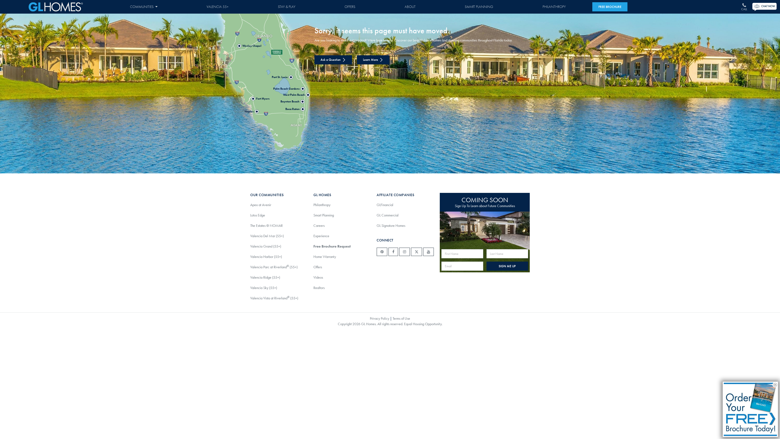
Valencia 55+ (218, 7)
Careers (319, 225)
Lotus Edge (257, 215)
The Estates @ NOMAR (266, 225)
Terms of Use (401, 318)
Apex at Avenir (260, 205)
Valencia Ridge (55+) (265, 277)
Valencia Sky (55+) (263, 288)
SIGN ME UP (507, 266)
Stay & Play (286, 7)
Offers (349, 7)
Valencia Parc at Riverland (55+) (274, 266)
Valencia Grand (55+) (265, 246)
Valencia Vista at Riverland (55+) (274, 298)
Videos (318, 277)
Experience (321, 236)
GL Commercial (388, 215)
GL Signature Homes (391, 225)
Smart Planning (479, 7)
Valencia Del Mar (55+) (267, 236)
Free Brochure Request (332, 246)
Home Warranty (324, 256)
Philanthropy (554, 7)
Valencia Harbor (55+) (266, 256)
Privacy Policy (379, 318)
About (410, 7)
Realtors (319, 288)
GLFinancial (385, 205)
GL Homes (55, 7)
